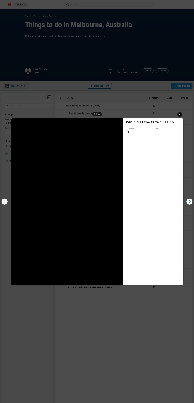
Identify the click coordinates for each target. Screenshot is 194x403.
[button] (5, 202)
